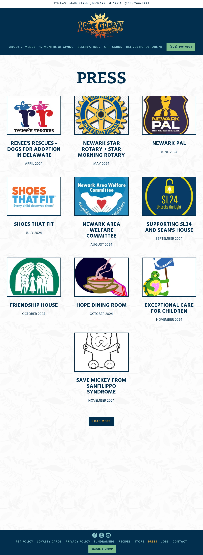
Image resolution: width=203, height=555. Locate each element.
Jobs (165, 542)
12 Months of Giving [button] (56, 47)
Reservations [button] (89, 47)
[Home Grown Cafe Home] (101, 25)
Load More (103, 421)
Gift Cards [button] (113, 47)
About (15, 47)
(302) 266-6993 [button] (181, 47)
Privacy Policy (78, 542)
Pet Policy (24, 542)
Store (139, 542)
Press (152, 542)
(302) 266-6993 (137, 3)
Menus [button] (30, 47)
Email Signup (102, 549)
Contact (179, 542)
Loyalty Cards (49, 542)
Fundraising (104, 542)
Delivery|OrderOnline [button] (144, 47)
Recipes (125, 542)
